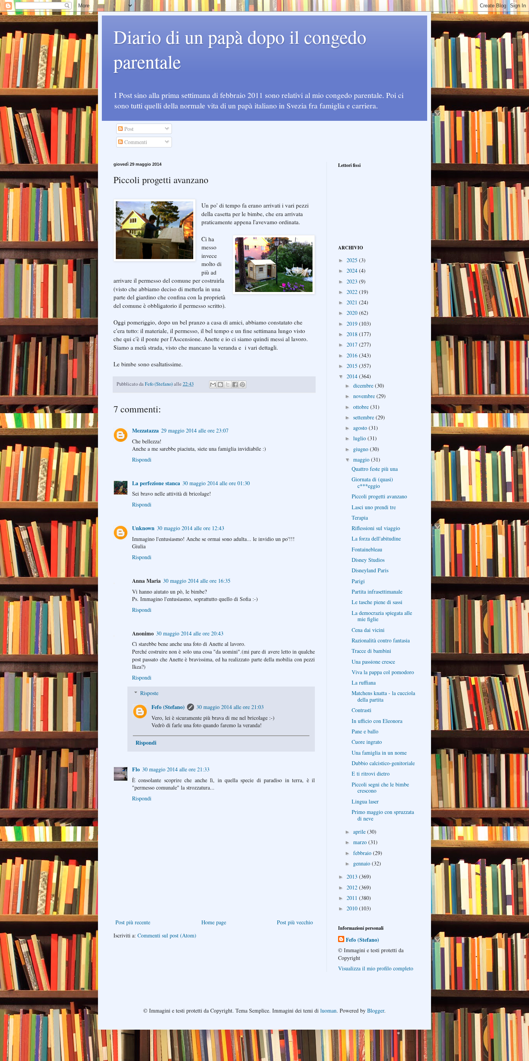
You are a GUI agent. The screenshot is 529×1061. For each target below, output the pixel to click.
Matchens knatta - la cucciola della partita (383, 696)
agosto (361, 427)
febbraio (363, 853)
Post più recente (132, 922)
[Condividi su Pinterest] (242, 384)
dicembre (364, 385)
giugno (361, 449)
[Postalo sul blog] (220, 384)
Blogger (375, 1010)
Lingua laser (365, 801)
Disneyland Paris (370, 570)
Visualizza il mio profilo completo (375, 968)
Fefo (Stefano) (168, 707)
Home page (213, 922)
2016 (353, 355)
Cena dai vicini (368, 630)
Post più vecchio (295, 922)
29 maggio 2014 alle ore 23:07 (194, 430)
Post (128, 128)
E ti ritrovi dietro (371, 773)
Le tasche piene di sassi (377, 602)
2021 (353, 302)
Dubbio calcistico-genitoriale (383, 763)
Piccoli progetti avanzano (379, 496)
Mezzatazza (145, 430)
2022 (353, 291)
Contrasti (361, 710)
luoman (328, 1010)
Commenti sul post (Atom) (166, 935)
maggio (362, 459)
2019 (353, 323)
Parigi (358, 581)
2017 (353, 344)
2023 (353, 281)
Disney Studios (368, 559)
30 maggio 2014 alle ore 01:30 (216, 483)
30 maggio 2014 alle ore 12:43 (190, 528)
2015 (353, 365)
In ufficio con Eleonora (377, 721)
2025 (353, 260)
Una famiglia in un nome (379, 752)
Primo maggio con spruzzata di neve (383, 815)
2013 (353, 876)
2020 (353, 312)
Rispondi (141, 459)
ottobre (361, 406)
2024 (353, 270)
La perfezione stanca (156, 483)
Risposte (149, 693)
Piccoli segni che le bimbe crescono (380, 788)
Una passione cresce (373, 661)
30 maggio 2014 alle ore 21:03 (230, 707)
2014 (353, 376)
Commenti (135, 142)
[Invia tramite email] (213, 384)
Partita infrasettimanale (377, 591)
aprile (360, 831)
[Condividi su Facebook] (235, 384)
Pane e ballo (365, 731)
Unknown (143, 528)
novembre (364, 396)
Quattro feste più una (375, 468)
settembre (364, 417)
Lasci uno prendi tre (374, 507)
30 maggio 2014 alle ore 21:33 (176, 769)
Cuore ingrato (367, 741)
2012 (353, 887)
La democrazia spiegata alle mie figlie (382, 616)
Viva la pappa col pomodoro (383, 672)
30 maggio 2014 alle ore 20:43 (189, 633)
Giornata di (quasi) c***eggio (372, 482)
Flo (136, 769)
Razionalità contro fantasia (381, 640)
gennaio (362, 863)
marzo (360, 842)
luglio (360, 438)
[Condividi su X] (228, 384)
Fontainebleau (367, 549)
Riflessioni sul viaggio (376, 528)
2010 (353, 908)
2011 (353, 897)
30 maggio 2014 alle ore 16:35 (196, 580)
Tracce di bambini (371, 650)
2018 (353, 334)
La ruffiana (364, 682)
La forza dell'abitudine (376, 538)
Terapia (360, 517)
